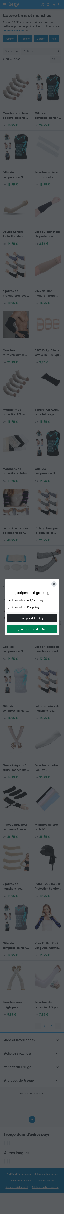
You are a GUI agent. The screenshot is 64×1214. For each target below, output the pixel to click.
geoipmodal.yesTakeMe (32, 629)
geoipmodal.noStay (32, 618)
